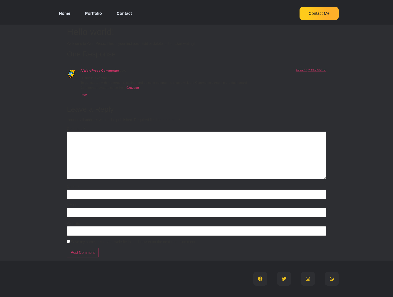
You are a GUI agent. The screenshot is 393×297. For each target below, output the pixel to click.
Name (73, 187)
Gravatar (132, 87)
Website (73, 224)
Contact (124, 13)
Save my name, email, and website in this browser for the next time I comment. (133, 242)
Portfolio (93, 13)
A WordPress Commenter (100, 70)
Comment (76, 129)
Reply (84, 94)
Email (72, 205)
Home (64, 13)
